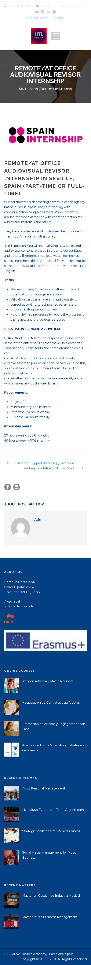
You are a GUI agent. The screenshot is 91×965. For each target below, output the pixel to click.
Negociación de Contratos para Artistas (51, 702)
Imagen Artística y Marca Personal (47, 681)
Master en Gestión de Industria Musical (51, 896)
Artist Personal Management (43, 788)
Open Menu (55, 36)
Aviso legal (12, 601)
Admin (40, 519)
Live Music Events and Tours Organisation (53, 810)
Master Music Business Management (49, 917)
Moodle (59, 17)
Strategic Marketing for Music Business (51, 831)
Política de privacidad (19, 606)
